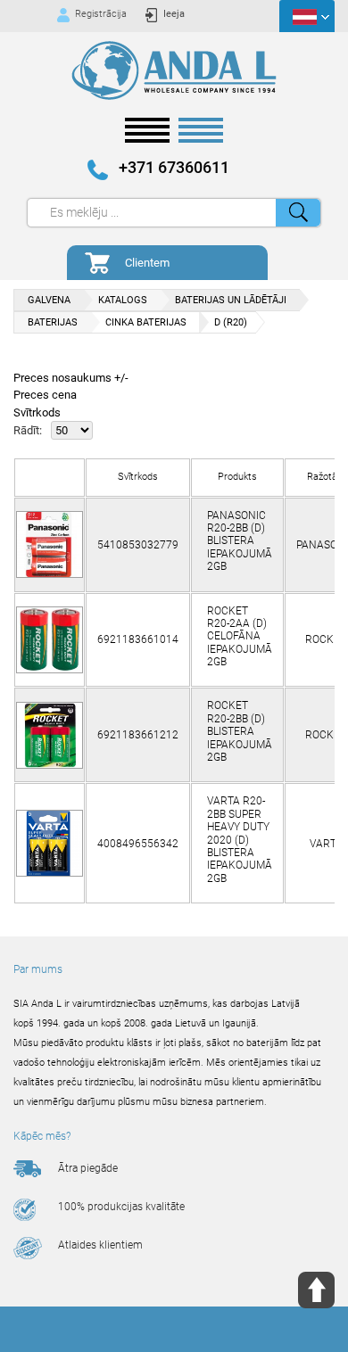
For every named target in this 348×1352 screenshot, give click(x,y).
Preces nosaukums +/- (70, 377)
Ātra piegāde (88, 1168)
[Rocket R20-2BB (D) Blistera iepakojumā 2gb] (49, 735)
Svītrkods (37, 412)
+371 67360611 (174, 168)
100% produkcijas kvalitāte (121, 1206)
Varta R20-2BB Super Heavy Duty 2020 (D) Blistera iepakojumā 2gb (239, 839)
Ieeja (174, 14)
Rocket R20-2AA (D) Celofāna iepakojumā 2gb (239, 637)
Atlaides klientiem (100, 1245)
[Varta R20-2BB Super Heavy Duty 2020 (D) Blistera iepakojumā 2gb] (49, 843)
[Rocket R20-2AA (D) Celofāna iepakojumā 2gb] (49, 639)
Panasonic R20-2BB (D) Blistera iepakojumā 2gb (239, 541)
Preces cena (45, 394)
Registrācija (101, 14)
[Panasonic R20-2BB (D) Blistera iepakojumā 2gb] (49, 544)
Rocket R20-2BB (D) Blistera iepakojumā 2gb (239, 731)
